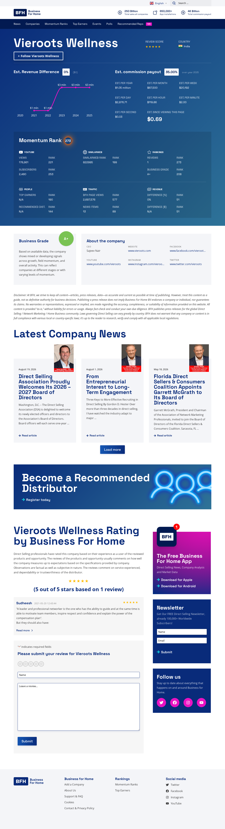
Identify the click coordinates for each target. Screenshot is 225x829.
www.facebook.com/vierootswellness (188, 251)
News (17, 24)
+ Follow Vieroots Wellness (38, 56)
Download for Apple (176, 579)
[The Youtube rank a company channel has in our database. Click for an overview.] (61, 160)
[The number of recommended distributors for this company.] (32, 209)
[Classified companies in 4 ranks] (160, 172)
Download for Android (178, 586)
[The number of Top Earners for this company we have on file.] (32, 197)
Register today (38, 499)
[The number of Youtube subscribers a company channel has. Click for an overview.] (32, 172)
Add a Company (74, 784)
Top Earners (80, 24)
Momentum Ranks (56, 24)
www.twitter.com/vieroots (186, 264)
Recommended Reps (130, 24)
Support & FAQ (73, 796)
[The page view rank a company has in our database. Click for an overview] (125, 197)
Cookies (69, 802)
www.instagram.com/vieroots (146, 264)
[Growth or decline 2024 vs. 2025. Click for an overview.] (160, 197)
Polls (109, 24)
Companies (33, 24)
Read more (23, 630)
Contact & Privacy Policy (79, 808)
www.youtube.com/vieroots (104, 264)
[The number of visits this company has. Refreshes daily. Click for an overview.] (96, 197)
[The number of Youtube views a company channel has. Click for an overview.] (32, 160)
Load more (112, 449)
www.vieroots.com (139, 251)
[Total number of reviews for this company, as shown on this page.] (160, 160)
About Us (70, 790)
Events (97, 24)
